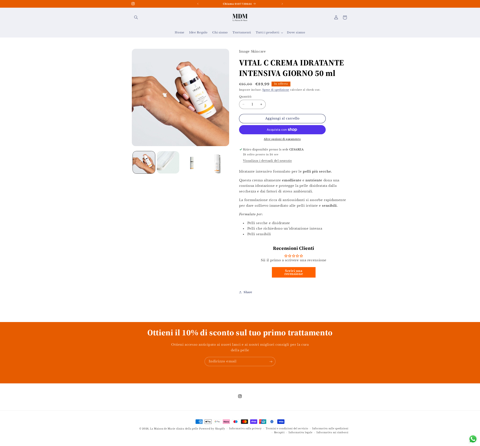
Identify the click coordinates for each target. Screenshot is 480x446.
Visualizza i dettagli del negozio (267, 160)
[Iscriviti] (271, 361)
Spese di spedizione (275, 89)
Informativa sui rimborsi (332, 432)
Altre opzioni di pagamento (282, 138)
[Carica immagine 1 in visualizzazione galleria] (144, 162)
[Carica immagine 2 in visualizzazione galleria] (168, 162)
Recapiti (279, 432)
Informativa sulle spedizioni (330, 428)
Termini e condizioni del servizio (287, 428)
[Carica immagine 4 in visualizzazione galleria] (217, 162)
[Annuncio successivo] (282, 4)
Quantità (245, 96)
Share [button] (248, 292)
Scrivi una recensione (293, 272)
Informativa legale (300, 432)
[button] (136, 17)
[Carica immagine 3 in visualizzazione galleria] (192, 162)
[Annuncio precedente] (198, 4)
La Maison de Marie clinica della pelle (174, 428)
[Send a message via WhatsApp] (473, 439)
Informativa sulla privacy (245, 428)
